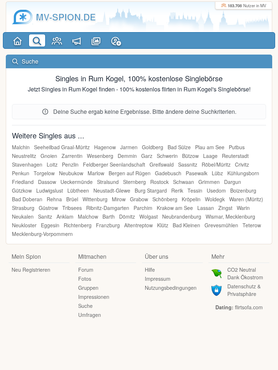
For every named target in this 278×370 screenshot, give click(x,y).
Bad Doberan (27, 199)
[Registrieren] (116, 40)
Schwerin (167, 155)
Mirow (119, 199)
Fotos (84, 278)
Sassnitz (187, 164)
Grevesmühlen (221, 225)
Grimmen (209, 181)
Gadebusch (168, 173)
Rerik (177, 190)
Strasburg (23, 207)
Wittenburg (95, 199)
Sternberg (134, 181)
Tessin (195, 190)
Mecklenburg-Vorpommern (42, 233)
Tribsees (72, 207)
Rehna (54, 199)
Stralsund (108, 181)
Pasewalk (196, 173)
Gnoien (49, 155)
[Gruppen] (57, 40)
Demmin (127, 155)
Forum (85, 269)
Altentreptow (138, 225)
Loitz (52, 164)
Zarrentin (72, 155)
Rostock (159, 181)
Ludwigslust (49, 190)
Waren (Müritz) (246, 199)
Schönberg (164, 199)
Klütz (162, 225)
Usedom (216, 190)
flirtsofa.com (249, 307)
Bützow (190, 155)
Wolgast (148, 216)
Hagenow (105, 147)
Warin (243, 207)
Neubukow (71, 173)
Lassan (205, 207)
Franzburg (108, 225)
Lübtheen (78, 190)
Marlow (96, 173)
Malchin (21, 147)
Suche (85, 305)
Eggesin (50, 225)
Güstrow (48, 207)
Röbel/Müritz (216, 164)
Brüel (72, 199)
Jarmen (129, 147)
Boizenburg (243, 190)
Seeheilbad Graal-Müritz (62, 147)
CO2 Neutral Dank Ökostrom (245, 273)
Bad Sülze (179, 147)
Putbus (237, 147)
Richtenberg (78, 225)
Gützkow (22, 190)
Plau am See (209, 147)
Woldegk (215, 199)
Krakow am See (175, 207)
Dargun (232, 181)
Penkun (20, 173)
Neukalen (23, 216)
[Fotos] (96, 40)
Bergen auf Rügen (130, 173)
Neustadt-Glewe (111, 190)
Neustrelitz (24, 155)
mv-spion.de (66, 16)
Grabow (139, 199)
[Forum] (76, 40)
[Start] (17, 40)
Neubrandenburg (181, 216)
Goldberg (152, 147)
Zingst (225, 207)
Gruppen (88, 287)
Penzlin (70, 164)
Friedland (23, 181)
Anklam (64, 216)
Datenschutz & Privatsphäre (244, 290)
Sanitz (45, 216)
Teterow (252, 225)
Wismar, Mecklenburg (230, 216)
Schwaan (183, 181)
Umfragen (89, 314)
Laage (210, 155)
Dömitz (127, 216)
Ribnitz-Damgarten (107, 207)
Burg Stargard (151, 190)
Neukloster (24, 225)
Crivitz (242, 164)
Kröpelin (191, 199)
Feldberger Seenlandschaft (114, 164)
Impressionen (93, 296)
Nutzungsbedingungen (171, 287)
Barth (108, 216)
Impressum (157, 278)
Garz (146, 155)
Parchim (143, 207)
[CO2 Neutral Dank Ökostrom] (216, 272)
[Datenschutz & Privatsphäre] (216, 289)
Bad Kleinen (186, 225)
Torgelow (44, 173)
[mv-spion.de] (22, 17)
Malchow (88, 216)
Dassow (47, 181)
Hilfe (150, 269)
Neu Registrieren (31, 269)
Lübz (217, 173)
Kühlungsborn (243, 173)
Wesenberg (100, 155)
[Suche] (37, 40)
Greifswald (161, 164)
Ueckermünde (76, 181)
